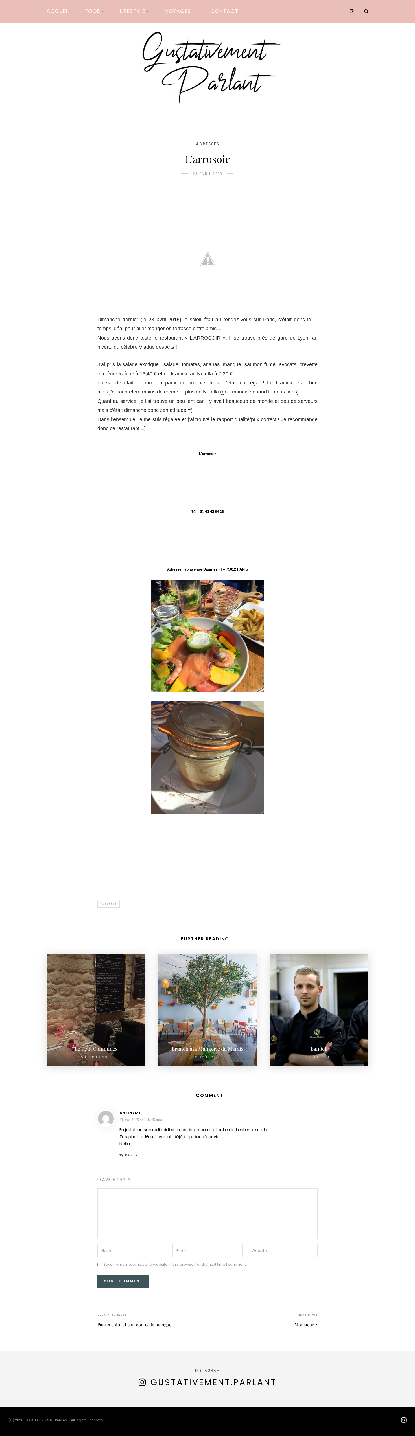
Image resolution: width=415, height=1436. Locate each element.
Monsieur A (306, 1324)
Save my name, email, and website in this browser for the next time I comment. (175, 1264)
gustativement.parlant (213, 1382)
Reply (131, 1155)
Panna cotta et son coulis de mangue (134, 1324)
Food (93, 11)
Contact (225, 11)
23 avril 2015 (207, 173)
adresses (207, 144)
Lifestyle (133, 11)
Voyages (178, 11)
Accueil (58, 11)
